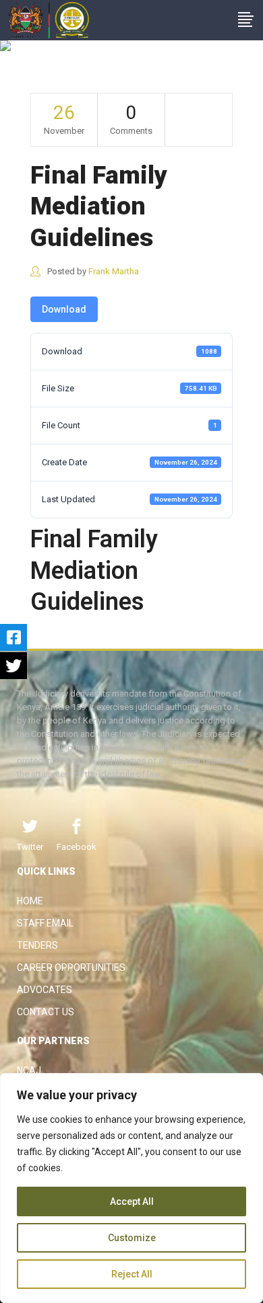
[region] (131, 1188)
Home (30, 901)
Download (64, 309)
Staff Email (45, 923)
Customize (132, 1237)
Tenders (37, 945)
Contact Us (45, 1011)
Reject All (131, 1274)
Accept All (132, 1201)
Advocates (44, 989)
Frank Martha (113, 271)
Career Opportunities (71, 967)
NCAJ (29, 1070)
